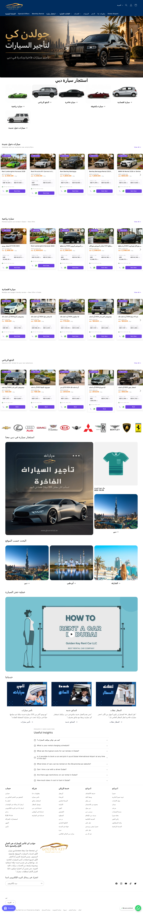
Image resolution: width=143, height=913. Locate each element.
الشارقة (114, 583)
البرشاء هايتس (63, 801)
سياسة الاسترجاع (46, 910)
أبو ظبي (70, 583)
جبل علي (88, 823)
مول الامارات (116, 801)
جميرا (114, 793)
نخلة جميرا (115, 815)
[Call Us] (3, 191)
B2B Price (9, 815)
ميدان (114, 804)
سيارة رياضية (16, 106)
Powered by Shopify (33, 910)
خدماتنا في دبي (36, 808)
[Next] (140, 175)
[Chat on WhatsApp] (6, 191)
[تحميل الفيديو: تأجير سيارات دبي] (71, 634)
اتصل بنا (7, 801)
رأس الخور (115, 819)
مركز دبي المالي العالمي (66, 834)
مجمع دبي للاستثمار (91, 804)
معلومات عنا (36, 793)
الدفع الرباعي (43, 102)
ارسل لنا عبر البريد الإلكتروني (14, 808)
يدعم (6, 812)
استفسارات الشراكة (11, 819)
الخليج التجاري (63, 823)
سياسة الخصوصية (57, 910)
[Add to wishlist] (24, 156)
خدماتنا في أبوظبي (38, 812)
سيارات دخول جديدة (17, 128)
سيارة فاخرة (70, 102)
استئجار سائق (36, 801)
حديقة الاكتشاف (90, 793)
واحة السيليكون (117, 823)
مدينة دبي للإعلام (90, 815)
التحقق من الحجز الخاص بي (14, 797)
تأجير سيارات (25, 722)
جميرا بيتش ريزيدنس (91, 826)
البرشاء (61, 797)
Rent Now (17, 191)
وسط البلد (88, 797)
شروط (65, 910)
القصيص (61, 812)
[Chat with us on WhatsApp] (138, 908)
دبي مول (88, 808)
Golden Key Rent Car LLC (19, 910)
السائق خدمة (70, 722)
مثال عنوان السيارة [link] (99, 488)
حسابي (7, 793)
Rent (17, 407)
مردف (114, 808)
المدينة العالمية (90, 819)
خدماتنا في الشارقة (38, 815)
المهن (7, 823)
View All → (137, 147)
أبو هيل (61, 793)
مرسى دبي (88, 812)
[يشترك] (41, 883)
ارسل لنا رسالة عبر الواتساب (14, 804)
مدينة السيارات (116, 812)
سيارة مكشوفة (97, 106)
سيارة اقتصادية (124, 102)
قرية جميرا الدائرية (117, 797)
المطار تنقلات (114, 722)
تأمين (7, 826)
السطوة (61, 815)
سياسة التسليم (72, 910)
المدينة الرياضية (117, 826)
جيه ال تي (88, 834)
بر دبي (61, 819)
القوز (60, 808)
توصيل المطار (36, 804)
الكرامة (61, 804)
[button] (51, 14)
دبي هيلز (88, 801)
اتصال (79, 910)
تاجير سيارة (35, 797)
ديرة (60, 830)
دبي (114, 532)
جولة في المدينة (64, 826)
